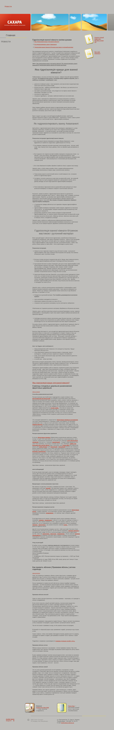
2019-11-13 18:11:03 (36, 391)
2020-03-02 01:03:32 (36, 573)
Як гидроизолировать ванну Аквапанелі (45, 44)
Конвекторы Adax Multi (42, 707)
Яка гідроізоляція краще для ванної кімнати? (46, 41)
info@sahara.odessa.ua (67, 722)
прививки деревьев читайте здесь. (65, 641)
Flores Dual (71, 706)
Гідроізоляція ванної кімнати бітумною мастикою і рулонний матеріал (53, 47)
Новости (8, 6)
